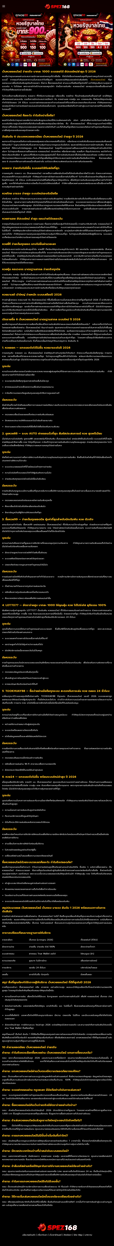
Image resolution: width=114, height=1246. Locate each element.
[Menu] (3, 6)
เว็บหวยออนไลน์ (98, 79)
